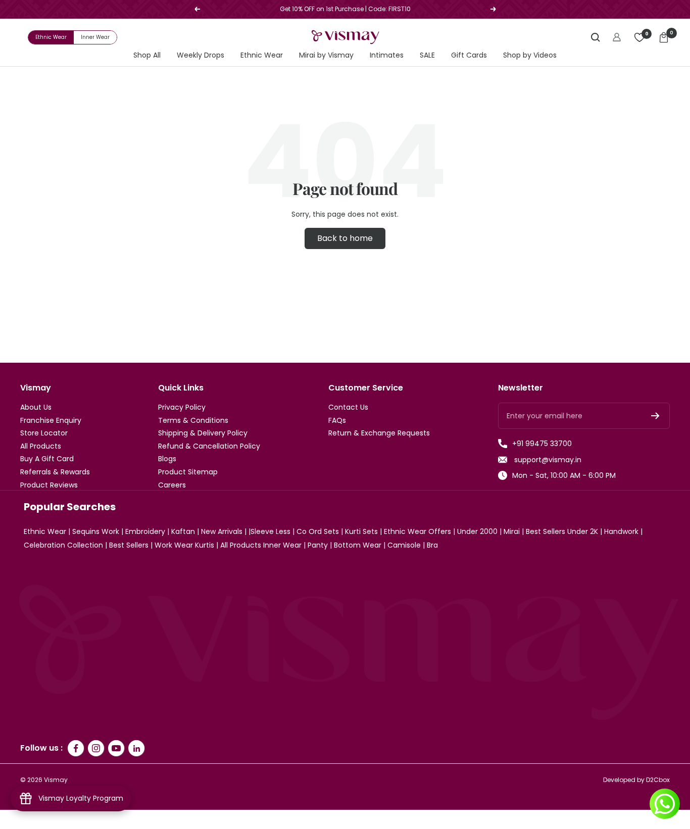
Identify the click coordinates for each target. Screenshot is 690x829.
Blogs (167, 459)
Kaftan (183, 531)
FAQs (337, 420)
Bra (432, 545)
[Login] (616, 37)
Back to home (345, 238)
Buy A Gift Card (47, 459)
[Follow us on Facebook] (76, 748)
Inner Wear (95, 37)
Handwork (621, 531)
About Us (36, 407)
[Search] (595, 37)
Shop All (147, 55)
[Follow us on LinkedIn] (136, 748)
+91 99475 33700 (542, 444)
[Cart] (664, 37)
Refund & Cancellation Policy (209, 446)
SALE (427, 55)
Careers (172, 485)
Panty (318, 545)
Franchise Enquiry (50, 420)
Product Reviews (49, 485)
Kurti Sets (361, 531)
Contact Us (348, 407)
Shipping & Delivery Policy (203, 433)
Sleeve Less (270, 531)
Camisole (404, 545)
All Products (40, 446)
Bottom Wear (357, 545)
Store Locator (44, 433)
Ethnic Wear (51, 37)
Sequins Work (95, 531)
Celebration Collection (63, 545)
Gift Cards (469, 55)
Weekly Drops (200, 55)
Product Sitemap (188, 472)
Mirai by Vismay (326, 55)
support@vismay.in (546, 460)
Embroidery (145, 531)
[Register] (655, 415)
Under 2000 (477, 531)
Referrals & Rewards (55, 472)
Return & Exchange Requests (379, 433)
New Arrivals (221, 531)
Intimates (387, 55)
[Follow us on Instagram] (96, 748)
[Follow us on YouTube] (116, 748)
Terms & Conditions (193, 420)
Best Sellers (129, 545)
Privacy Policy (182, 407)
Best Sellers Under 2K (562, 531)
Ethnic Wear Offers (417, 531)
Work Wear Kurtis (184, 545)
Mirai (512, 531)
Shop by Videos (530, 55)
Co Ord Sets (318, 531)
